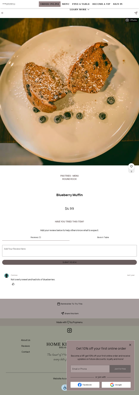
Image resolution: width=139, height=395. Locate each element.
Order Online (49, 4)
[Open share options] (136, 13)
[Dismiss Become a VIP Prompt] (130, 345)
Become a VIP (101, 4)
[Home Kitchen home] (14, 4)
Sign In (118, 4)
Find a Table (81, 4)
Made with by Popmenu (42, 322)
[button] (79, 9)
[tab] (36, 237)
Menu (66, 4)
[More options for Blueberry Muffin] (131, 166)
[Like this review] (14, 284)
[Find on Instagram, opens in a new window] (69, 331)
